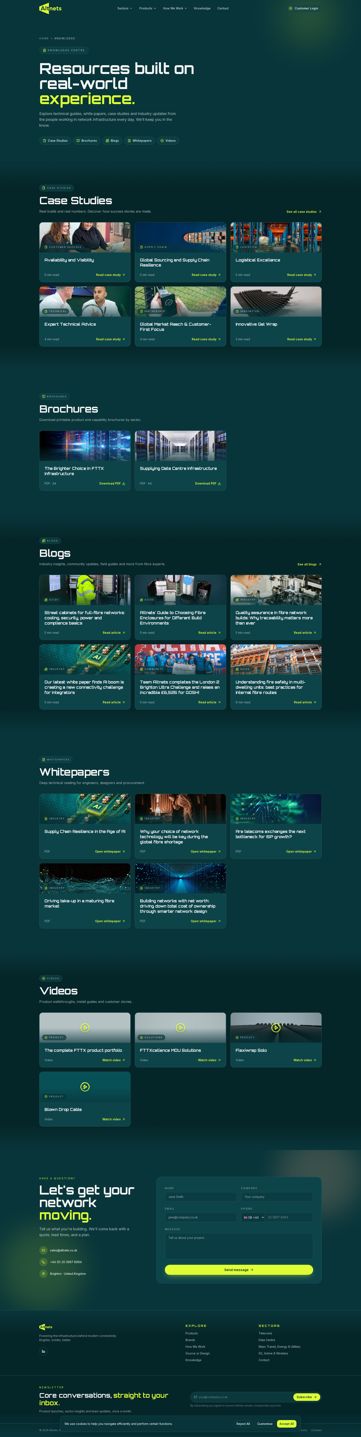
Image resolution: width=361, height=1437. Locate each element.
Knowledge (202, 8)
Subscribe (304, 1397)
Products (145, 8)
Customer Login (306, 8)
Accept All (287, 1424)
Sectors (122, 8)
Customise (265, 1424)
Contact (223, 8)
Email (170, 1208)
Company (249, 1188)
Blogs (115, 140)
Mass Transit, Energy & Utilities (279, 1346)
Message (172, 1229)
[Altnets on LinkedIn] (43, 1351)
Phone (247, 1208)
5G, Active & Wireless (273, 1353)
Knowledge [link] (65, 38)
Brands (190, 1340)
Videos (170, 140)
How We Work (173, 8)
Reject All (243, 1424)
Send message (236, 1270)
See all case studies (302, 211)
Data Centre (267, 1340)
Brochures (89, 140)
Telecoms (265, 1333)
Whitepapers (142, 140)
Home (44, 38)
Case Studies (58, 140)
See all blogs (307, 564)
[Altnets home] (50, 8)
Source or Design (198, 1353)
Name (169, 1188)
